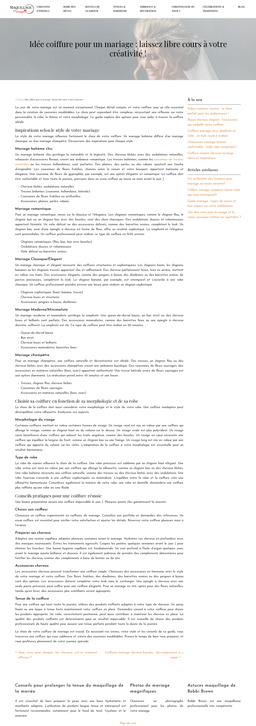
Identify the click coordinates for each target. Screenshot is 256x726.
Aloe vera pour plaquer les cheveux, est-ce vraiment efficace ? (57, 655)
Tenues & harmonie (120, 9)
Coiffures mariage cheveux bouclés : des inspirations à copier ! (142, 655)
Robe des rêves (69, 9)
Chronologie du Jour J (183, 9)
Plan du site (128, 723)
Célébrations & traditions (213, 9)
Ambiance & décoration (148, 9)
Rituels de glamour (92, 9)
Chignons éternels (43, 9)
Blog (241, 7)
